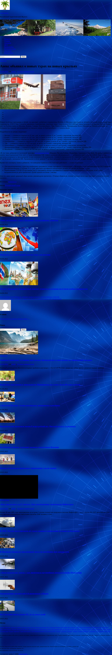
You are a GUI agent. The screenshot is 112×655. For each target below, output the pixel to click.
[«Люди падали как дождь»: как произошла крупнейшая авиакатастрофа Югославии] (7, 568)
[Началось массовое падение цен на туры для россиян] (19, 250)
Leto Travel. (4, 13)
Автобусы (14, 627)
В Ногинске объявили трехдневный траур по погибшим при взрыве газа (34, 552)
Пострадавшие (97, 629)
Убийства (85, 631)
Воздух (73, 627)
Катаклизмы (9, 47)
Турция (80, 631)
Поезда (79, 629)
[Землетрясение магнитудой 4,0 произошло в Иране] (7, 589)
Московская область (58, 629)
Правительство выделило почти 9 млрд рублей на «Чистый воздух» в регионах (38, 426)
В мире (65, 627)
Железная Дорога (97, 627)
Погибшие (73, 629)
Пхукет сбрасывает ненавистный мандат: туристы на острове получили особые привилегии (44, 289)
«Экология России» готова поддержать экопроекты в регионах (30, 405)
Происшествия (9, 49)
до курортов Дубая (42, 153)
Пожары (84, 629)
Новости (7, 39)
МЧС (26, 629)
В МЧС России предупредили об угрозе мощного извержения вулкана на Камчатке (40, 531)
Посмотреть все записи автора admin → (15, 319)
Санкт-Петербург (25, 631)
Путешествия (10, 185)
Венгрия (52, 627)
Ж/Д (6, 45)
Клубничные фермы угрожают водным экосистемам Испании (29, 447)
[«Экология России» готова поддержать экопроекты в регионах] (7, 401)
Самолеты (16, 631)
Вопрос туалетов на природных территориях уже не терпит (28, 468)
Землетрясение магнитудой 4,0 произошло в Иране (24, 593)
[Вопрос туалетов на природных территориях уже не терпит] (7, 464)
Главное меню (5, 59)
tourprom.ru (12, 182)
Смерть (58, 631)
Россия (11, 631)
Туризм (7, 41)
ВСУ (48, 627)
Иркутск (105, 627)
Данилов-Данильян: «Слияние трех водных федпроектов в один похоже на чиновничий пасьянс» (46, 360)
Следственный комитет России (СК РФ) (43, 631)
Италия (14, 629)
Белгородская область (28, 627)
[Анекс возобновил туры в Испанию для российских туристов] (19, 216)
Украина (101, 631)
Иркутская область (6, 629)
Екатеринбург (87, 627)
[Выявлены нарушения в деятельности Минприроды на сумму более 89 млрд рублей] (7, 380)
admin (13, 71)
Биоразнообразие (41, 627)
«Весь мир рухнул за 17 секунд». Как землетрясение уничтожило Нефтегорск (37, 504)
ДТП (77, 627)
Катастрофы (20, 629)
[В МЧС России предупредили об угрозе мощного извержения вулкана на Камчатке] (7, 527)
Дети (81, 627)
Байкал (19, 627)
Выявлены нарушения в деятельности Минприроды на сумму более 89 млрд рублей (40, 384)
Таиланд (69, 631)
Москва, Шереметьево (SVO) (42, 629)
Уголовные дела (93, 631)
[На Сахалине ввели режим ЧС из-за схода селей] (7, 610)
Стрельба (64, 631)
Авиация (7, 43)
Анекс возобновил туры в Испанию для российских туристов (29, 220)
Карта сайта (8, 53)
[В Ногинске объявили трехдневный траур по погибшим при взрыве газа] (7, 547)
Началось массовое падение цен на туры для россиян (25, 254)
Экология (7, 51)
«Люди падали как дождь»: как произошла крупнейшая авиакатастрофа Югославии (41, 572)
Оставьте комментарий (25, 71)
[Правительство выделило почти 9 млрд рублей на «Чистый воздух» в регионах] (7, 422)
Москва (31, 629)
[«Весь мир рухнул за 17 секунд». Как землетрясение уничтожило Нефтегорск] (19, 498)
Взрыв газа (59, 627)
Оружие (67, 629)
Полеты (89, 629)
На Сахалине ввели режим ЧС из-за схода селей (22, 614)
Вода (69, 627)
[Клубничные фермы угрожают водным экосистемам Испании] (7, 443)
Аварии (2, 627)
